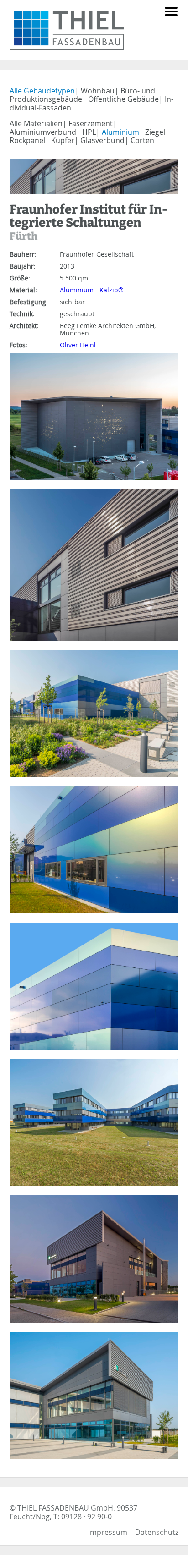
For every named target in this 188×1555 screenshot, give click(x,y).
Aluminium (120, 132)
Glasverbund (102, 140)
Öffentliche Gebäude (123, 99)
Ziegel (155, 132)
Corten (142, 140)
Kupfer (62, 140)
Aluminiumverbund (43, 132)
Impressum (107, 1532)
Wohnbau (98, 91)
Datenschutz (156, 1532)
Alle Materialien (36, 123)
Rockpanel (27, 140)
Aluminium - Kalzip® (92, 290)
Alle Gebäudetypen (42, 91)
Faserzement (90, 123)
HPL (89, 132)
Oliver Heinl (78, 345)
